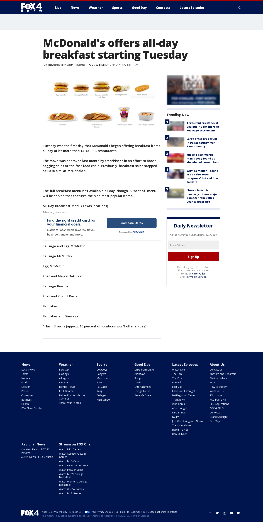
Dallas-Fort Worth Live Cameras (72, 397)
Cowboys (102, 369)
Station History (218, 378)
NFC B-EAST (179, 412)
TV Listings (216, 395)
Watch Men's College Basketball (71, 475)
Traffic (138, 382)
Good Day (142, 364)
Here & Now (179, 434)
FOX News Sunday (32, 408)
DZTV (175, 416)
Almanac (64, 382)
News (25, 364)
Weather (66, 364)
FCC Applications (219, 404)
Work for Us (217, 391)
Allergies (64, 378)
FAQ (212, 382)
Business (80, 64)
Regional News (33, 444)
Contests (215, 412)
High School (103, 399)
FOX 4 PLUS (217, 408)
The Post (177, 378)
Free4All (176, 382)
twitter (217, 513)
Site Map (215, 421)
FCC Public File (218, 399)
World (24, 382)
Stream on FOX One (75, 444)
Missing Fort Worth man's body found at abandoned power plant (203, 158)
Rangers (101, 374)
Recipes (138, 378)
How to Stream (218, 386)
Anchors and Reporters (223, 374)
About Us (217, 364)
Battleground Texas (183, 395)
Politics (25, 391)
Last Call (177, 386)
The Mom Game (181, 425)
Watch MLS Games (70, 493)
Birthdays (139, 374)
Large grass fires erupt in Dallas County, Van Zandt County (202, 142)
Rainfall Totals (67, 386)
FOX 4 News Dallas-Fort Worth (58, 64)
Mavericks (102, 378)
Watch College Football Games (72, 455)
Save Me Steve (143, 395)
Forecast (64, 369)
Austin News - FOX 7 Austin (37, 457)
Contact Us (216, 369)
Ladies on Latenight (183, 391)
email (239, 513)
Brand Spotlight (219, 416)
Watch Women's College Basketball (73, 483)
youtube (232, 513)
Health (25, 404)
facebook (210, 513)
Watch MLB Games (70, 461)
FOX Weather (66, 391)
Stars (100, 382)
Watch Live (178, 369)
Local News (28, 369)
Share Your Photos (70, 403)
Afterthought (179, 408)
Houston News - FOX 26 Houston (35, 451)
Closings (64, 374)
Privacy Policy (197, 273)
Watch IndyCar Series (71, 469)
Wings (100, 391)
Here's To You (180, 429)
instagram (224, 513)
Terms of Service (195, 276)
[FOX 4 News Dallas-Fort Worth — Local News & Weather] (33, 7)
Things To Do (142, 391)
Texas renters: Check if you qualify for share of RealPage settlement (203, 126)
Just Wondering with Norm (187, 421)
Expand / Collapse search (239, 7)
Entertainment (142, 386)
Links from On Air (144, 369)
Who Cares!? (179, 404)
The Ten (177, 374)
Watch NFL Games (70, 449)
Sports (102, 364)
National (26, 378)
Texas (24, 374)
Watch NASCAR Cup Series (74, 465)
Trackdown (178, 399)
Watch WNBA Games (71, 489)
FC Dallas (102, 386)
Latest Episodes (185, 364)
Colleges (101, 395)
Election (25, 386)
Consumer (27, 395)
